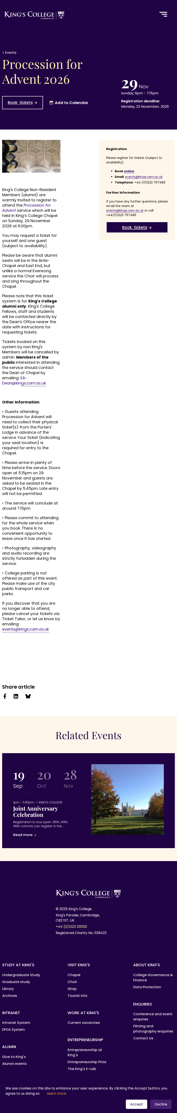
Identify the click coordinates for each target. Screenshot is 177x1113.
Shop (72, 988)
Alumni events (14, 1063)
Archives (9, 995)
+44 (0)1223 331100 (71, 926)
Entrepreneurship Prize (87, 1061)
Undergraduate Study (21, 974)
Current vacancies (84, 1022)
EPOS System (13, 1029)
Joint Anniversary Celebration (44, 819)
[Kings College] (77, 14)
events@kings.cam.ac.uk (25, 629)
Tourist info (77, 995)
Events (10, 52)
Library (8, 988)
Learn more (56, 1093)
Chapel (74, 974)
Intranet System (16, 1022)
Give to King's (14, 1056)
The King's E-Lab (82, 1068)
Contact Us (143, 1038)
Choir (72, 981)
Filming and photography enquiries (153, 1029)
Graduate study (16, 981)
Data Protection (147, 987)
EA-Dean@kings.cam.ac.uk (24, 380)
